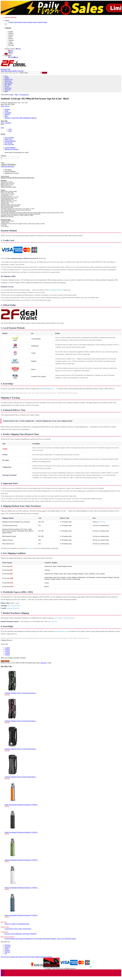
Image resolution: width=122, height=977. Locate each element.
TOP (2, 975)
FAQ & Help (8, 142)
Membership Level (30, 938)
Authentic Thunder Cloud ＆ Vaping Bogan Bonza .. (21, 693)
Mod (16, 94)
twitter (6, 111)
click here (43, 663)
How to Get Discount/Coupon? (66, 938)
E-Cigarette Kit (24, 94)
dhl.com (10, 605)
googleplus (8, 112)
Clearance (8, 89)
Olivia (2, 973)
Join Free (13, 17)
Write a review (5, 106)
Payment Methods (10, 141)
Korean (24, 22)
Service (3, 972)
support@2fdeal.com (57, 290)
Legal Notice (26, 933)
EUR (11, 52)
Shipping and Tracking (11, 149)
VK (6, 953)
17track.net (102, 522)
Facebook (7, 945)
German (10, 22)
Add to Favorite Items (7, 166)
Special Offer (9, 83)
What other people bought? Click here (12, 71)
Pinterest (7, 950)
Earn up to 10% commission (13, 933)
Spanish (39, 22)
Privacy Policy (18, 929)
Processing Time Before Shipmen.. (46, 938)
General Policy (9, 929)
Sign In (7, 17)
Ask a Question (9, 137)
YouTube (7, 952)
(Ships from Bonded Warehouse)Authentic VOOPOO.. (21, 804)
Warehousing (22, 924)
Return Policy (27, 929)
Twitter (7, 948)
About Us (7, 924)
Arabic (35, 22)
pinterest (7, 114)
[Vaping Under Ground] (51, 967)
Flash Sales (8, 81)
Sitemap (49, 957)
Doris (2, 970)
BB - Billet (8, 84)
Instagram (7, 947)
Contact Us (14, 924)
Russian (44, 22)
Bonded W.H (9, 79)
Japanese (30, 22)
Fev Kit (7, 86)
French (16, 22)
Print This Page (9, 144)
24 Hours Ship (14, 957)
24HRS (7, 78)
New (6, 76)
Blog (6, 91)
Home (11, 94)
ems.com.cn (17, 605)
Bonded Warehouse (40, 957)
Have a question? (6, 123)
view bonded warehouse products (65, 618)
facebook (7, 109)
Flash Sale (22, 957)
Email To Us (8, 139)
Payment (7, 938)
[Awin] (36, 967)
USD (19, 49)
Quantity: (3, 155)
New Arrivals (5, 957)
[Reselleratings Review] (91, 967)
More (6, 116)
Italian (20, 22)
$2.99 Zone (8, 88)
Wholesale (33, 933)
